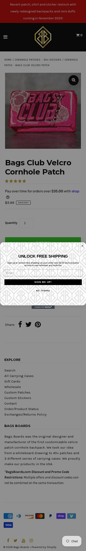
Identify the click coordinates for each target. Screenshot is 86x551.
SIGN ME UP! (43, 282)
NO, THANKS (43, 291)
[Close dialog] (82, 246)
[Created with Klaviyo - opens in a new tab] (43, 307)
